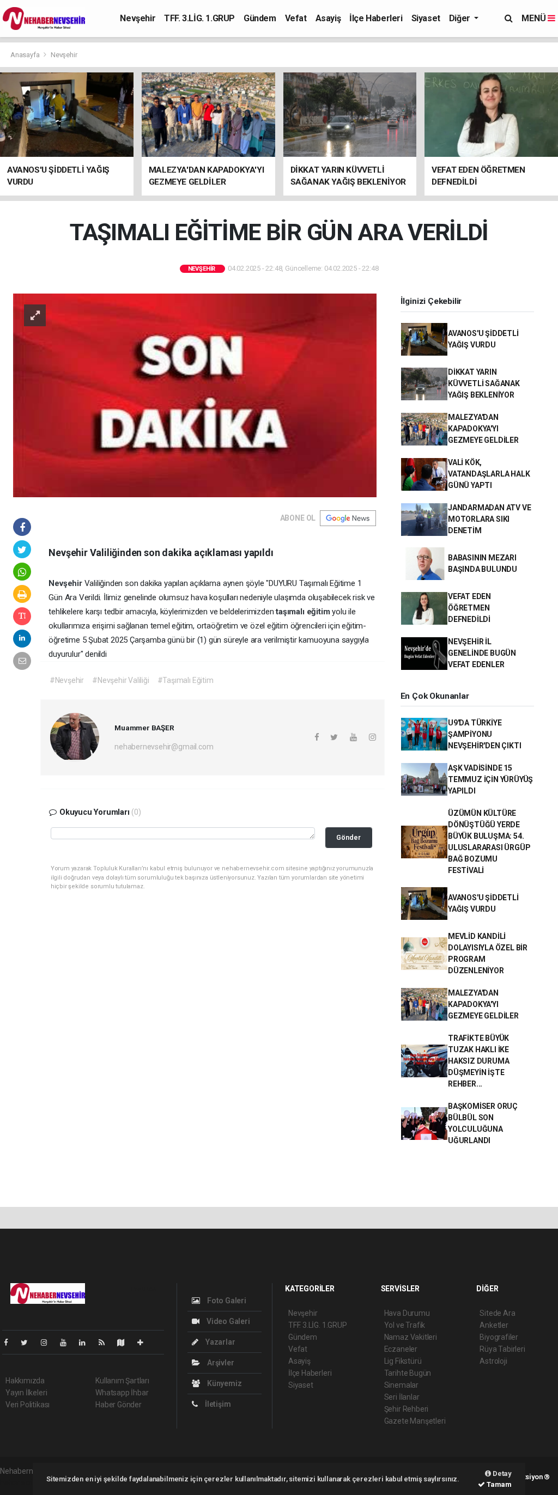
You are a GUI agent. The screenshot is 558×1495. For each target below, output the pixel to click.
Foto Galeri (225, 1300)
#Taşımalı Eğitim (185, 680)
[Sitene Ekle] (144, 1342)
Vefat (296, 18)
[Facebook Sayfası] (10, 1342)
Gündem (260, 18)
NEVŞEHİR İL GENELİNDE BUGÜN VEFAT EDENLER (482, 653)
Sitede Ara (497, 1313)
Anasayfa (25, 55)
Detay (501, 1473)
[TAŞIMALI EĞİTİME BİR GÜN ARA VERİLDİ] (195, 394)
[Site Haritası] (125, 1342)
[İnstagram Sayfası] (48, 1342)
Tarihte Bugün (408, 1373)
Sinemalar (401, 1385)
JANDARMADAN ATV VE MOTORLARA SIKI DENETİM (489, 519)
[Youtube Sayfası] (67, 1342)
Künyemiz (223, 1383)
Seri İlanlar (402, 1397)
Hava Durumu (407, 1313)
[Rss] (106, 1342)
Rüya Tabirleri (502, 1349)
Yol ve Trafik (405, 1325)
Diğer (460, 18)
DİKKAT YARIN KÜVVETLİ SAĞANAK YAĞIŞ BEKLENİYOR (484, 383)
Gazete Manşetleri (415, 1421)
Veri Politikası (27, 1404)
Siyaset (425, 18)
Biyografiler (499, 1337)
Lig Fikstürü (403, 1361)
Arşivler (219, 1362)
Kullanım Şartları (122, 1380)
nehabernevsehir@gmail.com (163, 746)
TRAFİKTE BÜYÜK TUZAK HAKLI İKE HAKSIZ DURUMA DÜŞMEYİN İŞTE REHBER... (479, 1061)
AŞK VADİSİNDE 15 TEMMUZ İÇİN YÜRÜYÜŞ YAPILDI (490, 779)
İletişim (217, 1404)
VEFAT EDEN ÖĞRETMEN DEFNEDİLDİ (469, 608)
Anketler (494, 1325)
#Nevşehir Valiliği (120, 680)
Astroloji (493, 1361)
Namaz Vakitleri (410, 1337)
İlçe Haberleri (375, 18)
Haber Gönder (118, 1404)
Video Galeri (227, 1321)
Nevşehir (137, 18)
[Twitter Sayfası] (29, 1342)
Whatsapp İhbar (121, 1392)
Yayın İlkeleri (26, 1392)
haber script (20, 1482)
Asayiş (328, 18)
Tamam (498, 1484)
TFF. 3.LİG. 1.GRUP (199, 18)
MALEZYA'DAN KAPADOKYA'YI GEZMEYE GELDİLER (483, 428)
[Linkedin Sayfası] (86, 1342)
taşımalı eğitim (304, 612)
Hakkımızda (25, 1380)
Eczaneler (400, 1349)
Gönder (348, 837)
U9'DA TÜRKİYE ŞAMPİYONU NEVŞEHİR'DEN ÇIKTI (484, 734)
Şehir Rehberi (406, 1409)
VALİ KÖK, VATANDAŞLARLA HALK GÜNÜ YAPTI (489, 474)
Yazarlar (219, 1342)
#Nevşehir (67, 680)
